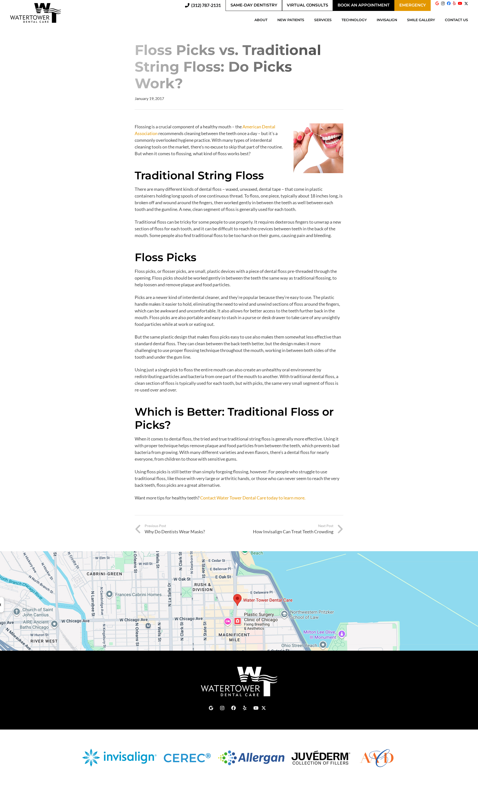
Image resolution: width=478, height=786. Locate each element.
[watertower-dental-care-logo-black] (35, 13)
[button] (269, 20)
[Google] (437, 3)
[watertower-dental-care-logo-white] (239, 681)
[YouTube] (460, 3)
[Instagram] (443, 3)
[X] (466, 5)
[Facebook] (449, 3)
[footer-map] (239, 601)
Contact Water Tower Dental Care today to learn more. (252, 497)
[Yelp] (454, 3)
